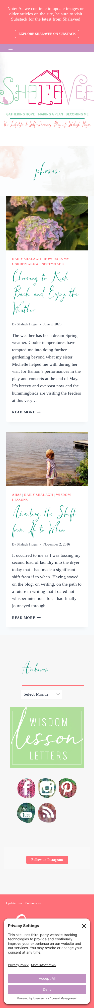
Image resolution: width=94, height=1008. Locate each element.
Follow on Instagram (47, 860)
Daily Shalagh (26, 259)
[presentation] (47, 223)
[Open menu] (10, 48)
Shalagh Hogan (27, 324)
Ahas (17, 495)
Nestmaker (53, 264)
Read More (26, 412)
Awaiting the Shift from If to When (43, 522)
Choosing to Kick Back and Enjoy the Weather (45, 294)
